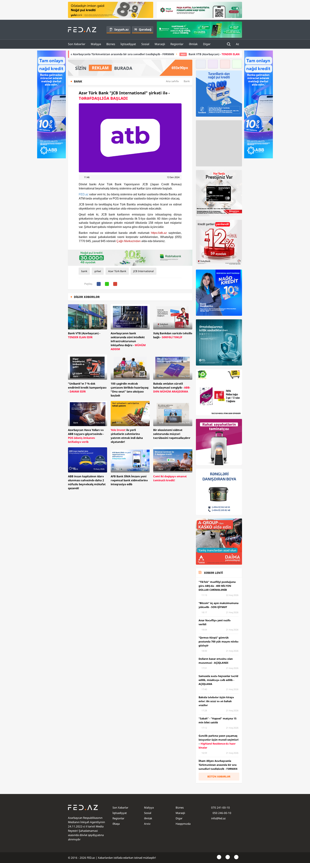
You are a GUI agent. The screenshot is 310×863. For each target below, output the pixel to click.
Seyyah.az (121, 29)
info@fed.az (218, 818)
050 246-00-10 (221, 813)
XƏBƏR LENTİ (213, 573)
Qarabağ (145, 29)
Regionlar (177, 44)
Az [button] (238, 44)
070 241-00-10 (220, 807)
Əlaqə (116, 823)
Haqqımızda (183, 823)
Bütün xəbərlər (218, 776)
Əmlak (193, 44)
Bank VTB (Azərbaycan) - (172, 54)
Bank (187, 81)
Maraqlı (160, 44)
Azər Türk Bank (117, 271)
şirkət (97, 271)
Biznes (110, 44)
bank (84, 271)
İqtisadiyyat (128, 44)
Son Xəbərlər (76, 44)
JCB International (143, 271)
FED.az (83, 194)
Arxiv (147, 823)
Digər (207, 44)
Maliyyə (96, 44)
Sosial (145, 44)
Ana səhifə (172, 81)
